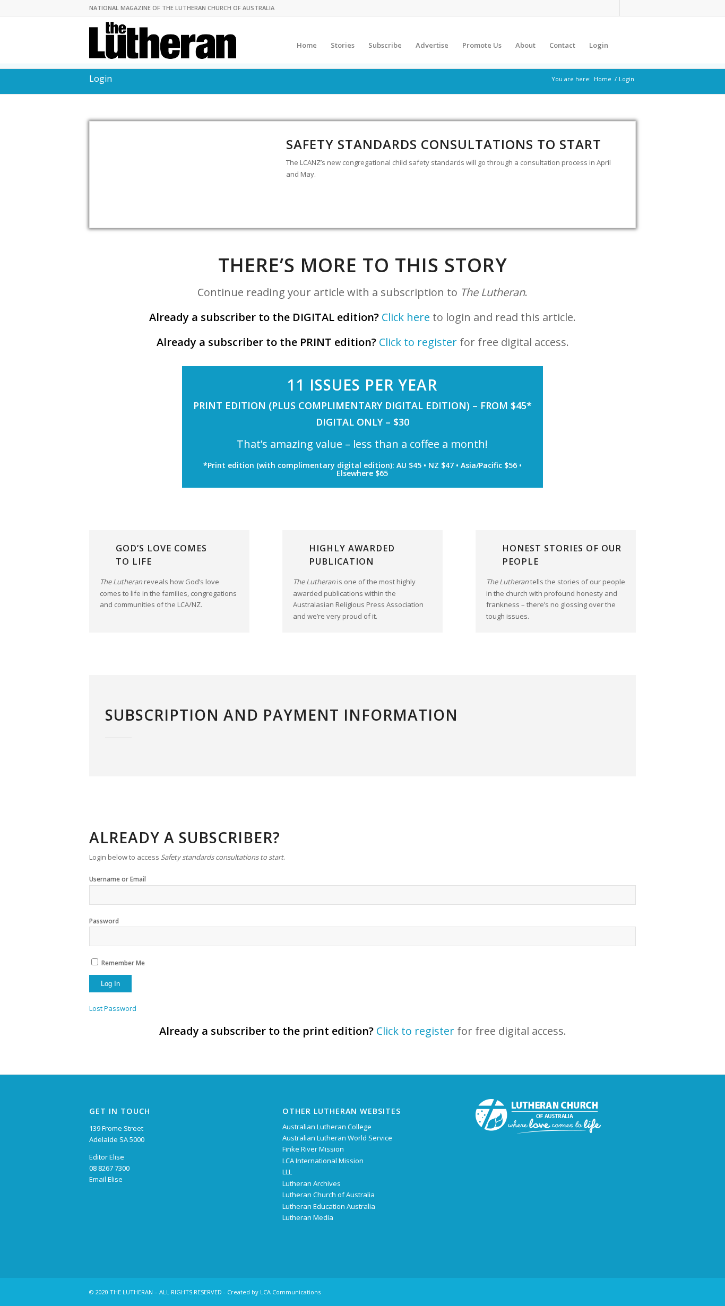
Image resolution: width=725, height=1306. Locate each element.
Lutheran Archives (311, 1183)
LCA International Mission (323, 1160)
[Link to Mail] (628, 8)
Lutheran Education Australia (328, 1206)
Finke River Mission (313, 1149)
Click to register (418, 342)
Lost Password (112, 1008)
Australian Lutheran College (327, 1126)
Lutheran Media (307, 1217)
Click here (406, 317)
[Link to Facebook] (611, 8)
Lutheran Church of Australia (328, 1194)
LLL (287, 1172)
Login (100, 78)
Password (104, 921)
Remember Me (123, 962)
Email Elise (106, 1179)
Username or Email (117, 879)
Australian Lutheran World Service (337, 1138)
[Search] (625, 45)
